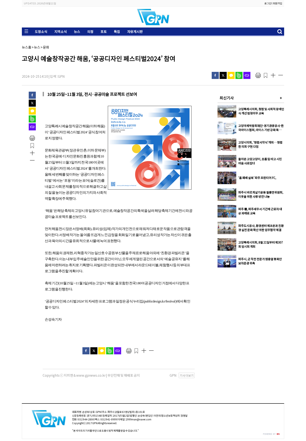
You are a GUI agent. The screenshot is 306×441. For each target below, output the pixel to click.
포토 (104, 31)
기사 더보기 (187, 375)
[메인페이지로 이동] (153, 24)
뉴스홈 (26, 47)
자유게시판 (135, 31)
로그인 (267, 3)
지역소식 (60, 31)
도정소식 (41, 31)
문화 (46, 47)
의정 (90, 31)
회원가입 (277, 3)
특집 (117, 31)
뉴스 (77, 31)
